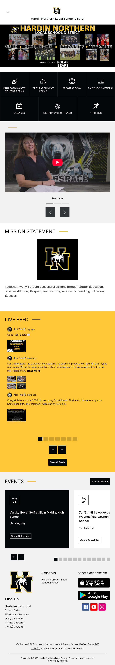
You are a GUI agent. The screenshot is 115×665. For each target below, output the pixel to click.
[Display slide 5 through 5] (63, 439)
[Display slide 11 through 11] (103, 559)
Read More (33, 370)
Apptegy (64, 660)
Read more (57, 198)
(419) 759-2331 (15, 622)
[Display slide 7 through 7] (75, 439)
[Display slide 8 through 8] (89, 559)
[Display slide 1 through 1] (40, 439)
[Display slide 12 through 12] (108, 559)
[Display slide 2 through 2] (46, 439)
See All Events (100, 481)
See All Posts (57, 462)
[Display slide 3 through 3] (51, 439)
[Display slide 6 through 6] (69, 439)
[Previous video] (50, 212)
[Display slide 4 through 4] (57, 439)
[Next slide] (62, 449)
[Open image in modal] (16, 346)
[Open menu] (7, 12)
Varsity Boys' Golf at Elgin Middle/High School (37, 514)
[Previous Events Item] (14, 557)
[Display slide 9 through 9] (94, 559)
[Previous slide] (53, 449)
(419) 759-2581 (15, 626)
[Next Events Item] (21, 557)
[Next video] (64, 212)
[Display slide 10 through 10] (99, 559)
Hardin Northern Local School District (54, 581)
